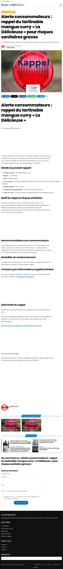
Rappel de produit (8, 12)
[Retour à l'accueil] (28, 5)
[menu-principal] (60, 4)
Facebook (4, 544)
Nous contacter (6, 533)
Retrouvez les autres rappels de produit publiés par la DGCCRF (21, 325)
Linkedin (3, 549)
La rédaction (5, 526)
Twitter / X (4, 547)
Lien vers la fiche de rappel (10, 353)
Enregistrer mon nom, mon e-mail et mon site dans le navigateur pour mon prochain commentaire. (21, 497)
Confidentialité (38, 564)
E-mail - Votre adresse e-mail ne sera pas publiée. (14, 491)
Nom (3, 485)
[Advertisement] (31, 142)
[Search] (60, 558)
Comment (4, 476)
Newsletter (4, 531)
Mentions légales (6, 536)
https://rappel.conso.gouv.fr (25, 276)
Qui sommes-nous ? (7, 528)
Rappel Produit (13, 406)
